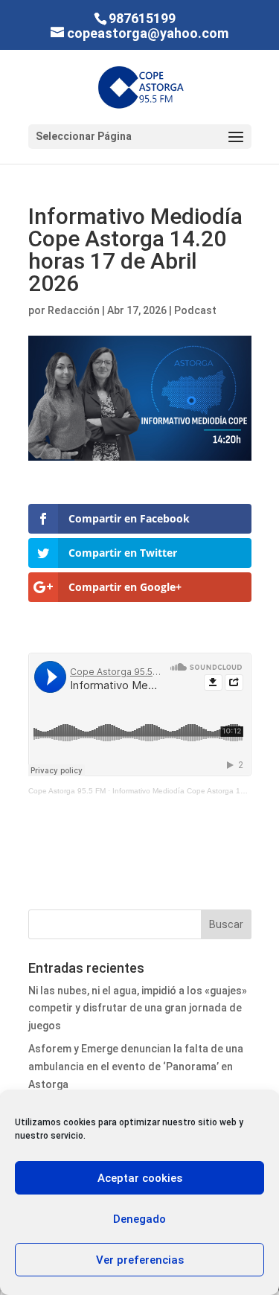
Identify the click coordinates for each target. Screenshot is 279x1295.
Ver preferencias (140, 1260)
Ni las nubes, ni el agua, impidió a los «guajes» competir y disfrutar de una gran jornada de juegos (137, 1008)
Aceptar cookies (139, 1178)
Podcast (195, 310)
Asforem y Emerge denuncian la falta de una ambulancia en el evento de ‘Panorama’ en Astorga (135, 1066)
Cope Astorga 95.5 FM (67, 791)
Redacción (74, 310)
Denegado (139, 1219)
